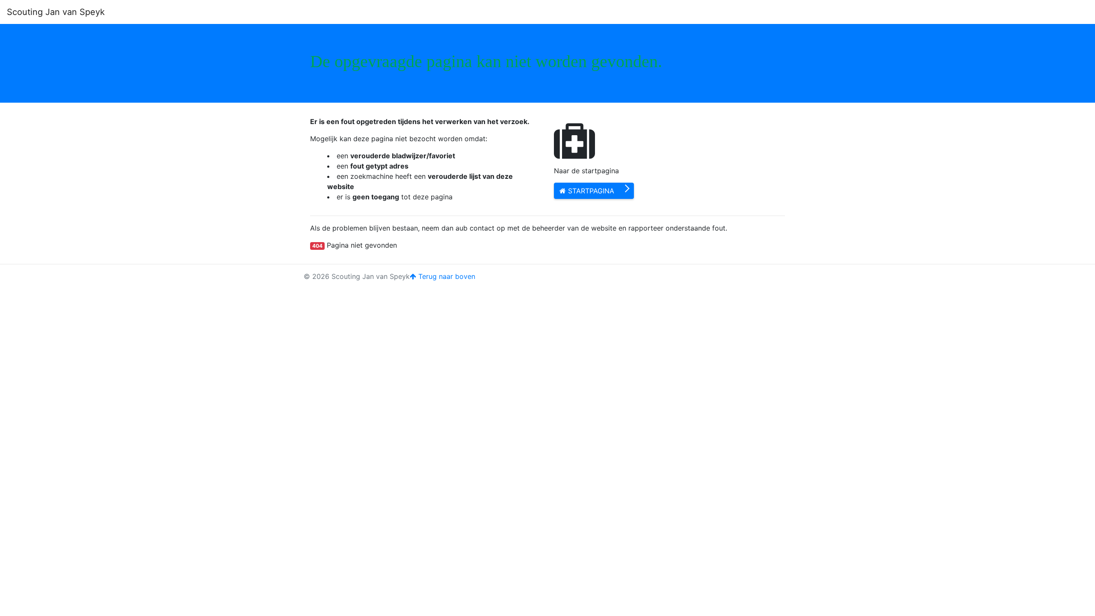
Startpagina (590, 191)
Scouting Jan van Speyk (56, 12)
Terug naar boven (445, 276)
